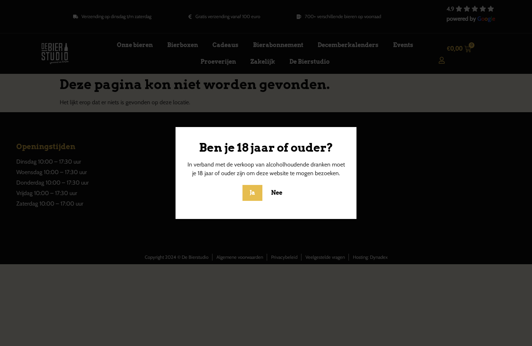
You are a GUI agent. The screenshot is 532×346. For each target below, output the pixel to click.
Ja (252, 192)
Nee (276, 192)
